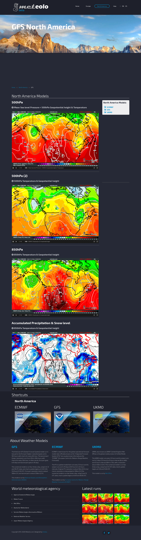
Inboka (45, 532)
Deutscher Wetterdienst (21, 508)
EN (123, 6)
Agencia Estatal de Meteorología (24, 495)
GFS (108, 110)
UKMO (109, 112)
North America (102, 6)
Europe (88, 6)
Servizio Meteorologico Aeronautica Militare (28, 512)
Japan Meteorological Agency (23, 521)
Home (77, 6)
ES (126, 6)
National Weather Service (22, 516)
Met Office (108, 473)
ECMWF (110, 107)
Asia (114, 6)
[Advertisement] (70, 67)
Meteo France (18, 499)
